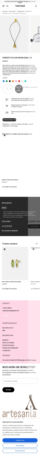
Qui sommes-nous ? (7, 328)
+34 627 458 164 (7, 308)
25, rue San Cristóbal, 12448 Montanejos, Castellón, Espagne (19, 360)
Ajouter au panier (19, 89)
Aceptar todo (20, 440)
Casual (31, 124)
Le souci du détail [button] (7, 226)
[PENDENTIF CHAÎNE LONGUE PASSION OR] (20, 155)
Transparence (6, 350)
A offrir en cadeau (15, 124)
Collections (20, 11)
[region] (20, 437)
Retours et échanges (8, 342)
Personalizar (20, 445)
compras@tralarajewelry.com (10, 310)
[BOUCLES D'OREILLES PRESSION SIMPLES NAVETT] (15, 263)
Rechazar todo (20, 451)
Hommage (14, 126)
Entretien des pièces (8, 345)
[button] (3, 6)
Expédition (5, 340)
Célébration (6, 126)
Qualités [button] (4, 207)
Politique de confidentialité (10, 348)
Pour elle (12, 11)
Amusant (25, 124)
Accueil (4, 11)
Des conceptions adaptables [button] (10, 230)
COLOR (5, 78)
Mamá (28, 11)
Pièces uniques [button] (6, 221)
